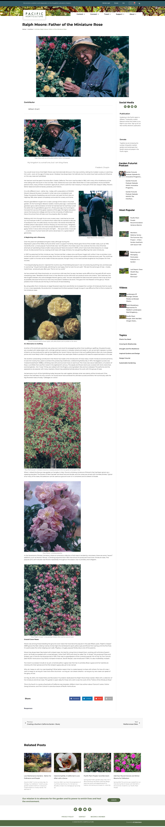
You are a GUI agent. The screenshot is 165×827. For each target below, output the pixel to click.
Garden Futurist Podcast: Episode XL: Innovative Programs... (133, 174)
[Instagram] (128, 106)
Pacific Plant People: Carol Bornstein (96, 776)
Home (24, 29)
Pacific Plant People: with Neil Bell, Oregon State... (134, 318)
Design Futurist (124, 358)
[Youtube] (132, 106)
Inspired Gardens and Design (129, 353)
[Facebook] (125, 106)
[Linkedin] (135, 106)
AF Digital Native (137, 822)
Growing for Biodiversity (127, 344)
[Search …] (139, 3)
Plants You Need (125, 339)
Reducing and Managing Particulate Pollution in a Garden (135, 257)
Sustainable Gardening (127, 363)
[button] (81, 14)
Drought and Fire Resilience (129, 349)
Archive (30, 29)
